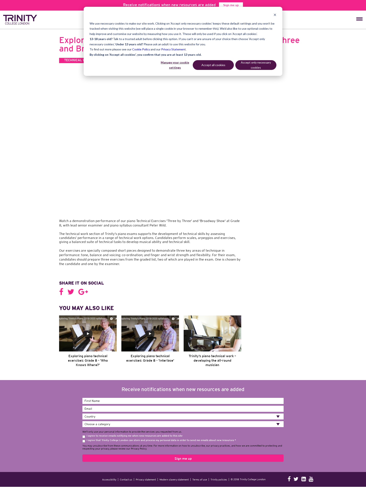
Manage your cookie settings (175, 65)
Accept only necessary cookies (256, 65)
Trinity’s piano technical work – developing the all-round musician (212, 346)
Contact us (126, 464)
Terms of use (199, 464)
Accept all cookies (213, 65)
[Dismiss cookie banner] (274, 15)
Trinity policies (219, 464)
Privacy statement (146, 464)
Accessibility (109, 464)
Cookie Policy (141, 49)
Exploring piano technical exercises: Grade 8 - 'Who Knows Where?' (88, 346)
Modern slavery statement (174, 464)
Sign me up (231, 5)
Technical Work (78, 60)
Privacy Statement (173, 49)
